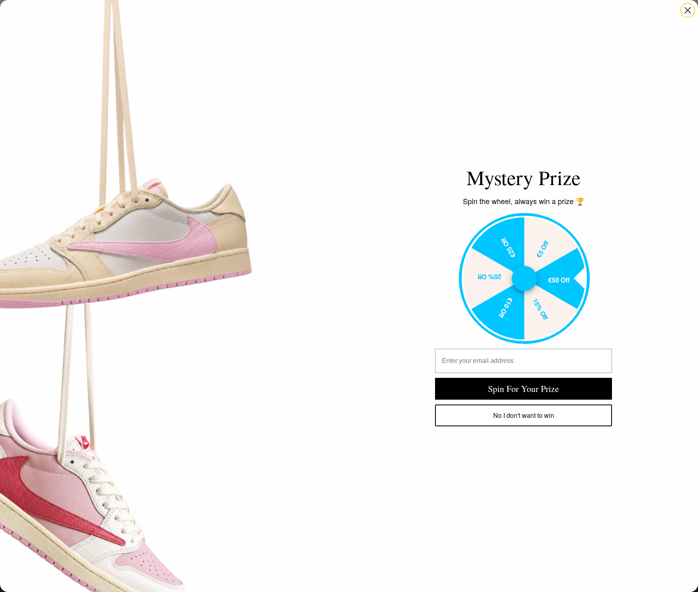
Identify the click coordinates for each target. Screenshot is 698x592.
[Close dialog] (688, 10)
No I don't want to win (523, 415)
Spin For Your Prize (523, 388)
